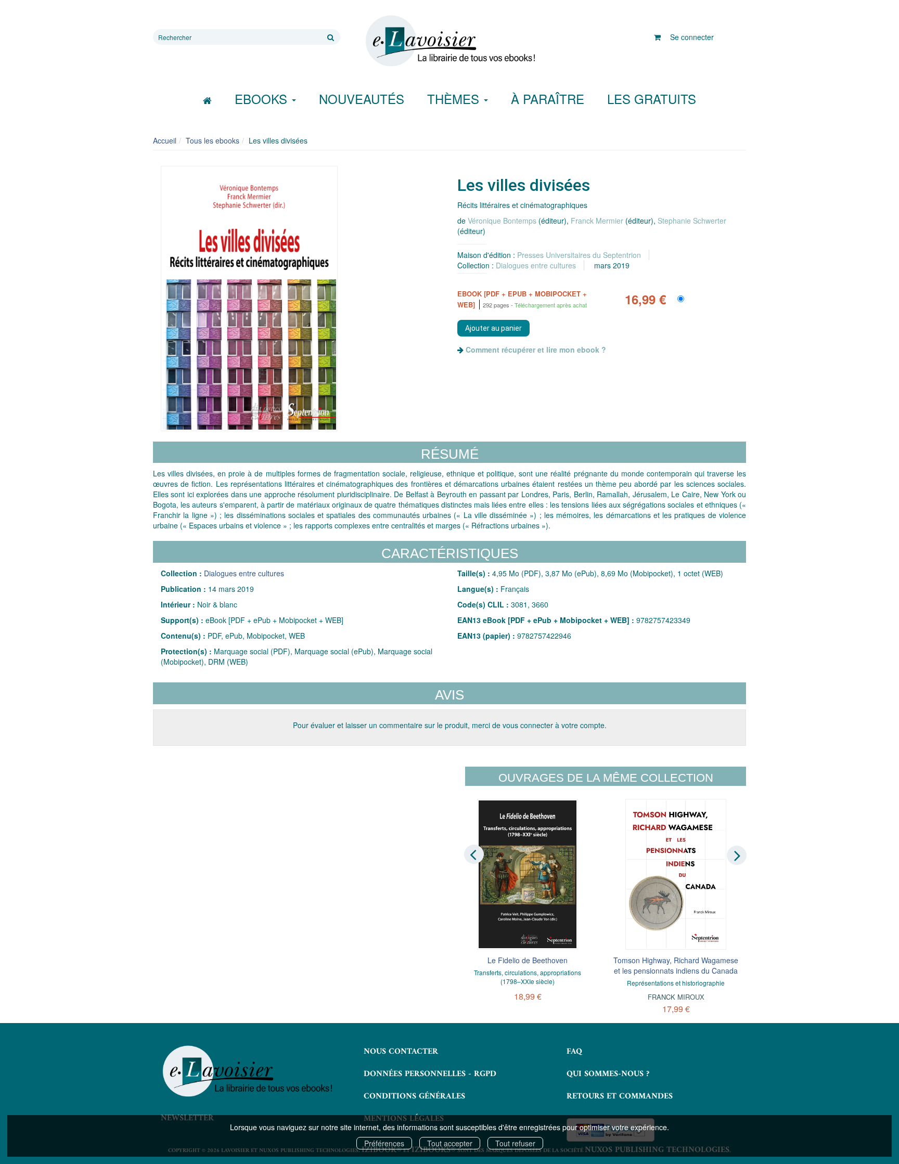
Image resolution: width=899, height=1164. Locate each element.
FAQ (574, 1051)
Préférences (384, 1143)
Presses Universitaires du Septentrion (579, 255)
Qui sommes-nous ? (608, 1074)
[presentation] (474, 854)
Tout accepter (449, 1143)
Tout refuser (515, 1143)
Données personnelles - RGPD (430, 1074)
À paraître (547, 98)
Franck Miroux (676, 997)
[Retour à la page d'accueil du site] (449, 41)
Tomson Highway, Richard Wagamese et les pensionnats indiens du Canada (675, 965)
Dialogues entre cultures (536, 265)
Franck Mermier (597, 220)
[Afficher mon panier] (657, 37)
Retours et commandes (620, 1096)
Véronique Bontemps (502, 220)
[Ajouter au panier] (493, 328)
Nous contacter (401, 1051)
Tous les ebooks (212, 140)
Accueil (164, 140)
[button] (249, 298)
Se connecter (692, 37)
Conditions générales (414, 1096)
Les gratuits (651, 98)
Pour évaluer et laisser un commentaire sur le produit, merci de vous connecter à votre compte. (450, 725)
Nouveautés (361, 98)
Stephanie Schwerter (692, 220)
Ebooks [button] (263, 98)
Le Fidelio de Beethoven (527, 960)
